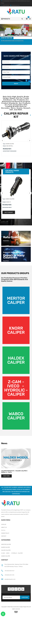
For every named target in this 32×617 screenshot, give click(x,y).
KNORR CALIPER (10, 143)
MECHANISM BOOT (7, 207)
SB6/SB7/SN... (9, 146)
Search (16, 83)
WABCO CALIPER (10, 199)
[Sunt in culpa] (16, 186)
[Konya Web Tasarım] (16, 612)
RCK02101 (7, 149)
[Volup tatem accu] (16, 131)
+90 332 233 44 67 (9, 570)
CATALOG (3, 524)
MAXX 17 (8, 202)
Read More (6, 240)
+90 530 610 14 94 (9, 575)
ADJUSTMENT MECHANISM (9, 151)
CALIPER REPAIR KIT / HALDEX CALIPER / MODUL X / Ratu (14, 471)
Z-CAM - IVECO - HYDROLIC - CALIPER (16, 388)
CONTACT (3, 536)
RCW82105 (6, 205)
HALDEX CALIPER (16, 360)
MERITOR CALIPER (16, 300)
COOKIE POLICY (5, 533)
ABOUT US (4, 527)
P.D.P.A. (3, 530)
